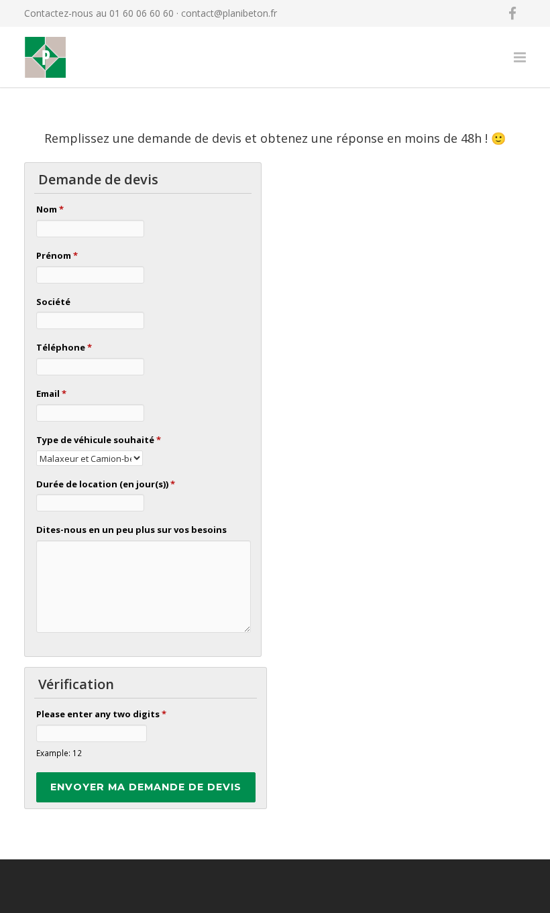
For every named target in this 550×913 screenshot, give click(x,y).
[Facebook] (512, 13)
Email (51, 393)
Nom (50, 209)
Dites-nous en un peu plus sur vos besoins (131, 530)
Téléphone (64, 347)
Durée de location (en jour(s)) (105, 484)
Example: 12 (59, 752)
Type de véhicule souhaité (98, 440)
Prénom (57, 255)
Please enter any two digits (101, 714)
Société (53, 302)
